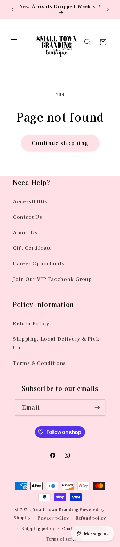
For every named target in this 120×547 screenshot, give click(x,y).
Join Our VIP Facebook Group (52, 278)
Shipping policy (38, 528)
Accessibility (30, 201)
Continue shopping (60, 143)
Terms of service (63, 539)
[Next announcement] (108, 9)
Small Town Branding (56, 509)
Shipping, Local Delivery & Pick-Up (57, 343)
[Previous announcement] (12, 9)
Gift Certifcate (32, 247)
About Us (25, 232)
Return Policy (31, 323)
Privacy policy (53, 517)
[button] (14, 42)
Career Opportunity (39, 263)
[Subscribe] (97, 407)
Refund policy (91, 517)
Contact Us (27, 216)
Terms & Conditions (39, 362)
